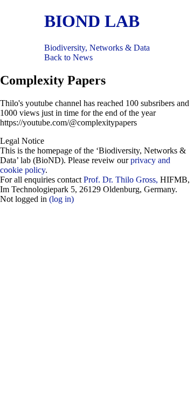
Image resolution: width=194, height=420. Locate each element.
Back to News (68, 57)
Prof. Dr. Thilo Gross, (121, 179)
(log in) (61, 199)
